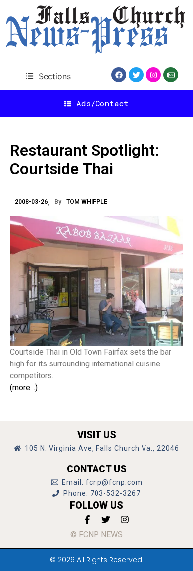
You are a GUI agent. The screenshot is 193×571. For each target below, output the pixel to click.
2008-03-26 (31, 201)
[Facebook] (118, 74)
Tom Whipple (86, 201)
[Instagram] (153, 74)
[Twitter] (136, 74)
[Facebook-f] (87, 519)
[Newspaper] (170, 74)
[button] (48, 76)
